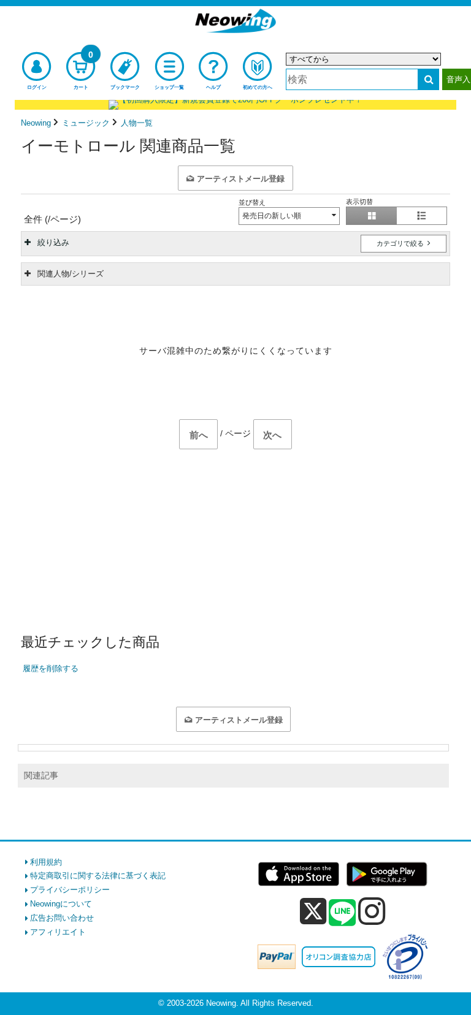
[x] (313, 911)
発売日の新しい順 (271, 215)
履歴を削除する (50, 668)
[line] (342, 913)
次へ (272, 435)
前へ (199, 435)
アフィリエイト (58, 932)
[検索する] (428, 79)
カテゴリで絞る (401, 243)
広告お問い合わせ (62, 917)
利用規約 (46, 862)
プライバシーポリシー (70, 889)
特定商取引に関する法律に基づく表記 (98, 875)
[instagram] (372, 911)
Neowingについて (61, 903)
